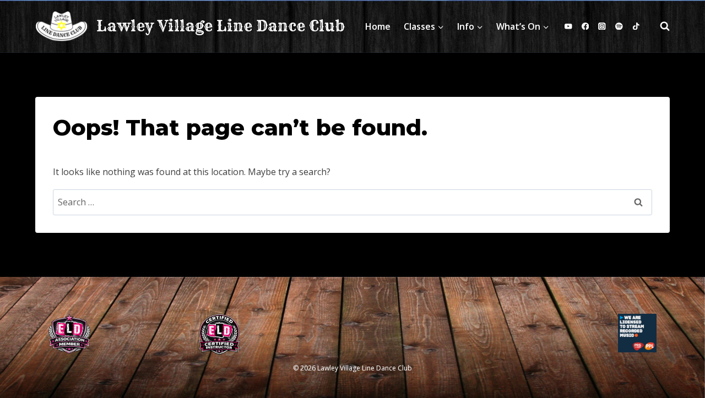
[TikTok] (635, 26)
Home (378, 26)
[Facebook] (585, 26)
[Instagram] (602, 26)
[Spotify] (618, 26)
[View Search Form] (659, 26)
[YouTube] (568, 26)
